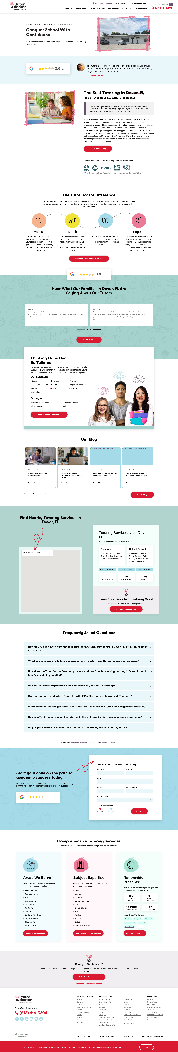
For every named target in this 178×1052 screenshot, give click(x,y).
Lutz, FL (126, 1004)
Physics (35, 388)
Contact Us (126, 8)
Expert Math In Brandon (83, 925)
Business (55, 381)
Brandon (28, 897)
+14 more (140, 927)
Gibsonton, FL (30, 922)
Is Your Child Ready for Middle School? (37, 474)
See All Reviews (89, 340)
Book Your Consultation (155, 1015)
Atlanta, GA (142, 923)
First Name (101, 769)
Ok (146, 1047)
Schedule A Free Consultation (49, 415)
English (54, 385)
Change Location (119, 3)
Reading (54, 388)
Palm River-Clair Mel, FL (132, 1015)
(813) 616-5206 (162, 7)
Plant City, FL (128, 1020)
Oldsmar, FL (128, 1010)
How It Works (151, 1004)
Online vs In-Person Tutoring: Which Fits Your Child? (71, 476)
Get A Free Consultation (126, 609)
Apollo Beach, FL (31, 890)
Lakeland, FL (128, 999)
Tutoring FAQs (152, 1012)
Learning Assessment (154, 1007)
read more (96, 322)
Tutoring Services (97, 8)
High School (37, 406)
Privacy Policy (103, 1047)
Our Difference (81, 8)
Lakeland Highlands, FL (107, 1025)
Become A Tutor (83, 1036)
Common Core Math (40, 385)
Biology (35, 381)
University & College (70, 402)
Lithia (125, 1002)
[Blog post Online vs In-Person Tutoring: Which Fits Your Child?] (73, 456)
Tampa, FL (137, 919)
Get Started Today (98, 149)
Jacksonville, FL (130, 923)
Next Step (139, 811)
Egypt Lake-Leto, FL (32, 918)
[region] (89, 1046)
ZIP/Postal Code (132, 787)
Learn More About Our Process (89, 984)
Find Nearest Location (134, 933)
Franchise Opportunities (152, 1036)
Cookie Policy (117, 1047)
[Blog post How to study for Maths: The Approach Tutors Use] (105, 456)
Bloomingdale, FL (31, 894)
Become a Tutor (152, 1020)
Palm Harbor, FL (129, 1012)
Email (99, 778)
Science (73, 388)
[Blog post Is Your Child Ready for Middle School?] (40, 456)
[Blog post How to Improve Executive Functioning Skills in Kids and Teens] (137, 456)
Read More (33, 483)
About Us (68, 8)
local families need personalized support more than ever (110, 111)
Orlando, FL (148, 919)
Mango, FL (127, 1007)
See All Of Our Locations (35, 933)
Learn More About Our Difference (89, 259)
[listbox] (125, 800)
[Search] (171, 4)
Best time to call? (103, 796)
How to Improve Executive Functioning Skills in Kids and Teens (137, 476)
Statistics (36, 392)
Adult (64, 406)
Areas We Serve (140, 8)
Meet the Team (152, 1002)
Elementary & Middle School (43, 402)
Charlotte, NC (129, 927)
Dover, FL (28, 911)
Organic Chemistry (78, 385)
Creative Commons (108, 742)
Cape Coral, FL (30, 901)
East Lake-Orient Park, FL (34, 915)
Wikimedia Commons (78, 742)
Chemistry (74, 381)
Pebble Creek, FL (130, 1017)
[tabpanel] (56, 314)
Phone (99, 787)
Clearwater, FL (30, 904)
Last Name (130, 769)
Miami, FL (128, 919)
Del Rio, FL (29, 908)
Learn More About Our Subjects (88, 933)
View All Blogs (142, 495)
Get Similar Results (95, 76)
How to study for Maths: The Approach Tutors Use (105, 474)
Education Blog (152, 1017)
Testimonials (113, 8)
